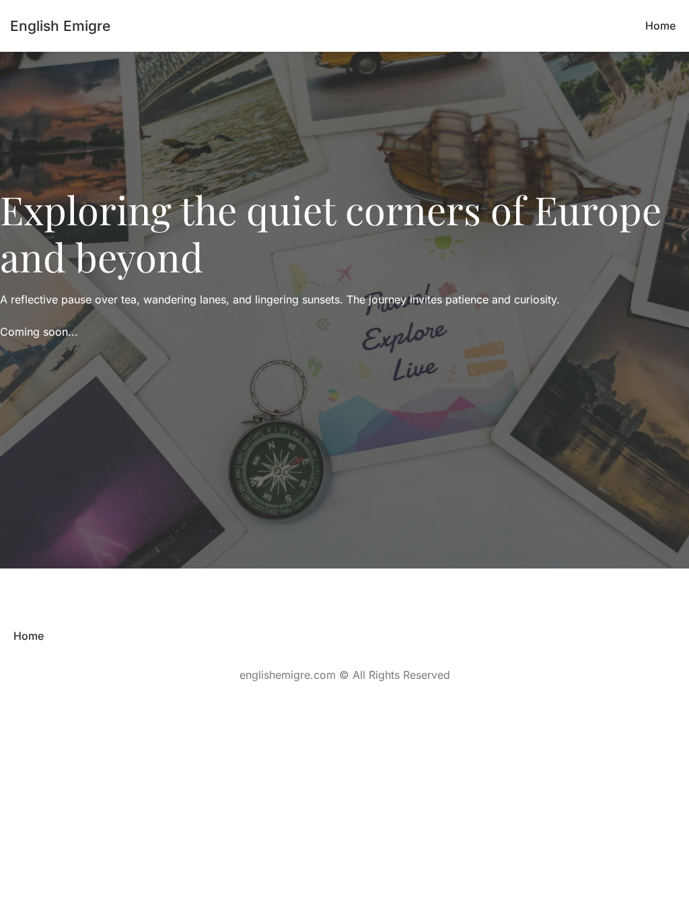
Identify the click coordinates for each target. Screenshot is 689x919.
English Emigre (60, 25)
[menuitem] (660, 26)
